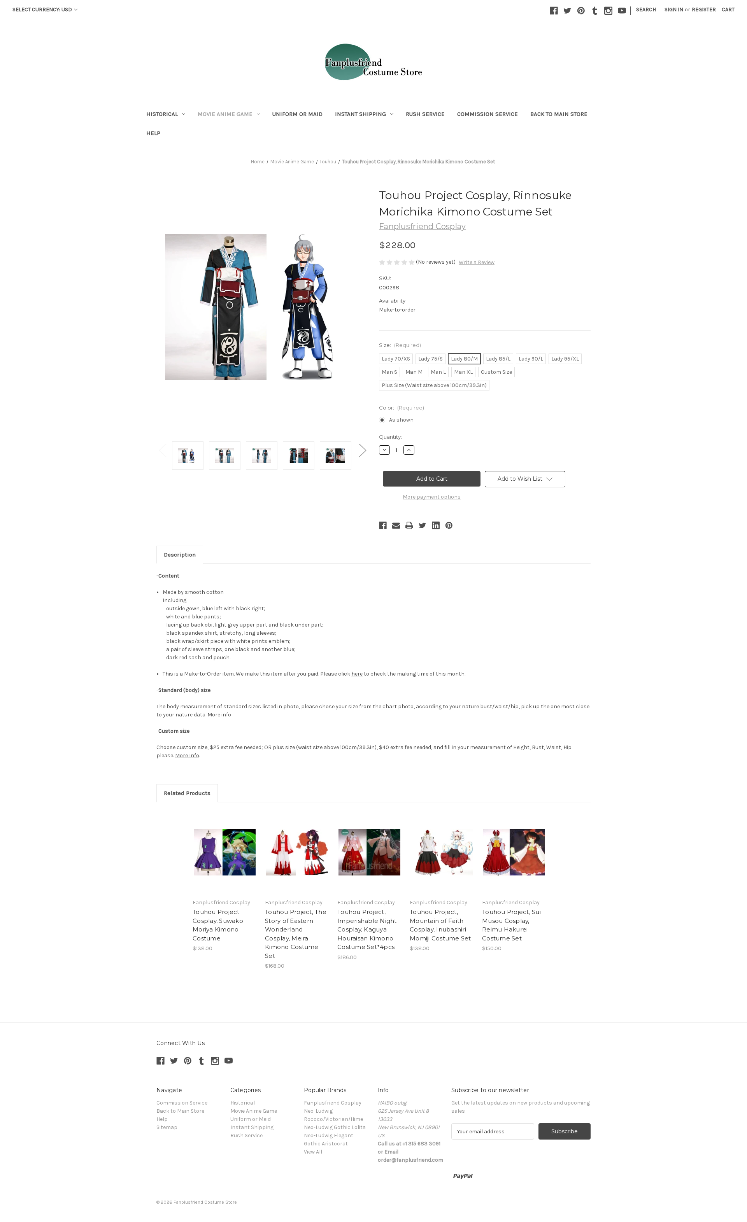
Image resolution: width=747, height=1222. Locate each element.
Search (646, 9)
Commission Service (487, 113)
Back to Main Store (558, 113)
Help (153, 133)
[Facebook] (554, 11)
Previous (162, 450)
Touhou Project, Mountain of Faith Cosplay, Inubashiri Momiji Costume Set (440, 925)
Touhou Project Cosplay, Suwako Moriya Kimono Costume (218, 925)
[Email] (396, 525)
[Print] (409, 525)
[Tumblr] (595, 11)
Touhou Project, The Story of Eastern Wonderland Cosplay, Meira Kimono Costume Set (295, 933)
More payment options (432, 497)
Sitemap (166, 1127)
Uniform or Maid (297, 113)
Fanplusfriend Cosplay (332, 1102)
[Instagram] (608, 11)
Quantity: (390, 437)
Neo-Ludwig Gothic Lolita (335, 1127)
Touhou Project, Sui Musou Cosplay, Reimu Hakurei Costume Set (511, 925)
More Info (187, 755)
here (357, 674)
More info (219, 714)
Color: (401, 407)
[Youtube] (622, 11)
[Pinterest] (581, 11)
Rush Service (425, 113)
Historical (162, 113)
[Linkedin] (436, 525)
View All (313, 1151)
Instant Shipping (360, 113)
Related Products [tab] (187, 793)
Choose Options (224, 852)
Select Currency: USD (42, 9)
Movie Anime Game (225, 113)
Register (704, 9)
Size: (400, 345)
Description (180, 554)
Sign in (674, 9)
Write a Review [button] (476, 262)
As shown (401, 420)
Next (362, 450)
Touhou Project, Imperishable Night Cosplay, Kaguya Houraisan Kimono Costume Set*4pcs (367, 929)
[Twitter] (567, 11)
